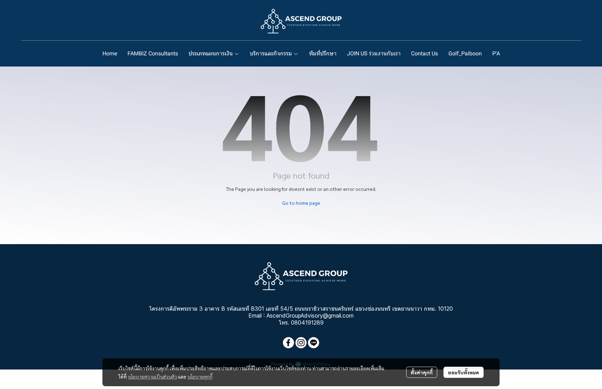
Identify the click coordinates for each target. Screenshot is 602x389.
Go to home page (301, 203)
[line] (313, 342)
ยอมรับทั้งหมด (463, 372)
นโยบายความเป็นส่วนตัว (152, 376)
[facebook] (288, 342)
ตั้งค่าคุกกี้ (422, 372)
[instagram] (301, 342)
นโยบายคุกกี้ (200, 376)
